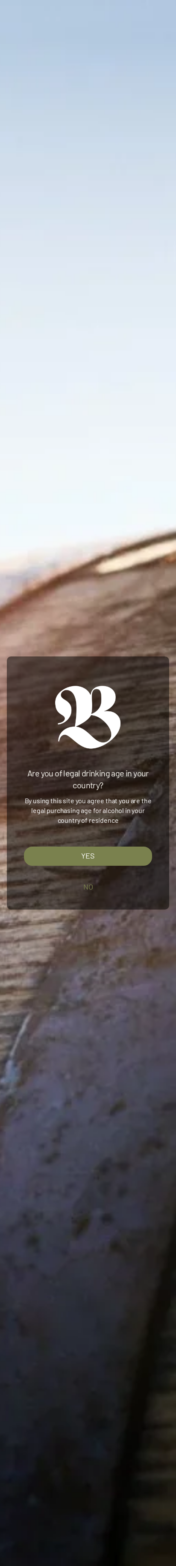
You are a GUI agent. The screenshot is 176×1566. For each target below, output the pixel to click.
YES (88, 856)
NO (88, 886)
